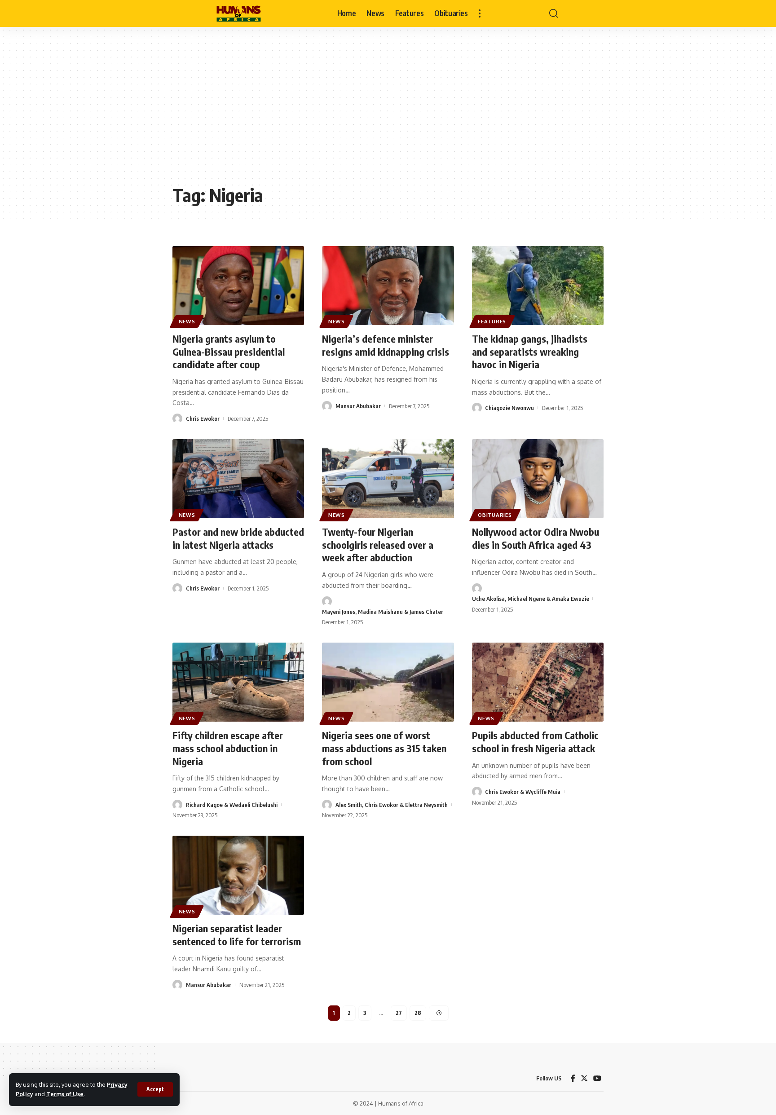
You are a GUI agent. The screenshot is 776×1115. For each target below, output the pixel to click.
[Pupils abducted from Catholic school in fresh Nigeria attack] (538, 682)
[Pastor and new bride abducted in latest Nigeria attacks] (238, 478)
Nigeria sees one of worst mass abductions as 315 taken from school (384, 748)
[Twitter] (584, 1078)
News (187, 321)
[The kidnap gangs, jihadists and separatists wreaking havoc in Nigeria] (538, 285)
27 (399, 1012)
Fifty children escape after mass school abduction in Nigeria (227, 748)
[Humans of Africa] (239, 13)
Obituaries (494, 514)
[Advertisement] (388, 112)
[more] (479, 13)
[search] (553, 13)
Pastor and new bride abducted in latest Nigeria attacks (238, 538)
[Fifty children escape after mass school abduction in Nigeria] (238, 682)
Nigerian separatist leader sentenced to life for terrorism (236, 935)
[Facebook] (573, 1078)
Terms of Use (65, 1093)
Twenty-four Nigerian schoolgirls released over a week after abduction (377, 544)
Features (492, 321)
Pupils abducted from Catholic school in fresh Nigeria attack (535, 741)
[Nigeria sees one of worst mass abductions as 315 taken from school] (388, 682)
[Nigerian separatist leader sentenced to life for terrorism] (238, 875)
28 (417, 1012)
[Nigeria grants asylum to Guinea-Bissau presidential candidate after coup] (238, 285)
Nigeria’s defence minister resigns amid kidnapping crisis (385, 345)
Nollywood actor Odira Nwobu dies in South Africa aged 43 (535, 538)
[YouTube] (597, 1078)
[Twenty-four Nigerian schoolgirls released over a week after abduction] (388, 478)
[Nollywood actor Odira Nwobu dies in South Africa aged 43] (538, 478)
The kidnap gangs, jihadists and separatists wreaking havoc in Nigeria (529, 351)
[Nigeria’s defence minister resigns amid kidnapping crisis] (388, 285)
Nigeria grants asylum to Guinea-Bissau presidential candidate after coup (228, 351)
